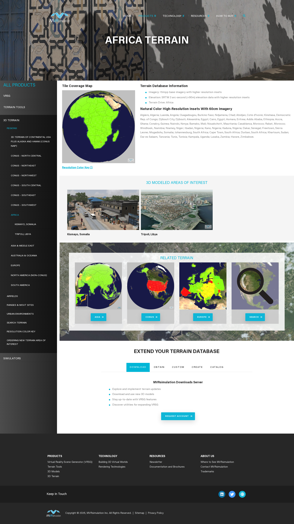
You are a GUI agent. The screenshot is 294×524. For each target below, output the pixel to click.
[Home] (59, 15)
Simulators (12, 358)
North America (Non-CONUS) (29, 275)
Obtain (159, 367)
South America (20, 285)
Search (254, 317)
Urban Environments (20, 314)
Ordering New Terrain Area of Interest (26, 342)
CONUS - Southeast (23, 195)
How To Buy (224, 16)
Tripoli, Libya (149, 234)
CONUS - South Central (26, 185)
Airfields (12, 296)
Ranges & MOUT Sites (20, 305)
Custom (178, 367)
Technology (172, 16)
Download (138, 367)
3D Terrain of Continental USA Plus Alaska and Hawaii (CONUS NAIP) (31, 141)
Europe (202, 317)
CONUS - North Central (26, 156)
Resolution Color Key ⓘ (77, 167)
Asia (97, 317)
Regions (12, 128)
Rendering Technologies (112, 467)
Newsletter (156, 462)
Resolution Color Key (21, 332)
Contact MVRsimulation (214, 467)
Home (127, 16)
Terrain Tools (14, 107)
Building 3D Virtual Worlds (113, 462)
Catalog (217, 367)
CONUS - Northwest (24, 176)
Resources (199, 16)
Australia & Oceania (24, 256)
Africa (15, 215)
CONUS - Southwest (24, 205)
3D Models (53, 471)
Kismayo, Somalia (78, 234)
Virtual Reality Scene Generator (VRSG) (69, 462)
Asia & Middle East (22, 246)
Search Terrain (17, 323)
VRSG (6, 96)
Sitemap (139, 513)
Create (197, 367)
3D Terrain (11, 120)
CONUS (149, 317)
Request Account (177, 416)
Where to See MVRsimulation (217, 462)
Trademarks (207, 471)
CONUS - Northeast (23, 166)
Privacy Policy (156, 513)
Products (145, 16)
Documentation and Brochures (167, 467)
